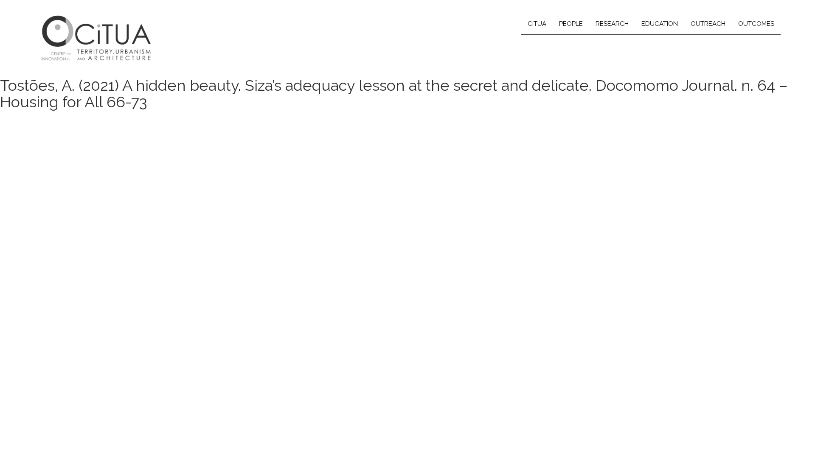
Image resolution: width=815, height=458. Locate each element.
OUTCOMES (756, 24)
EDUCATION (659, 24)
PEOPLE (571, 24)
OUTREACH (708, 24)
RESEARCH (612, 24)
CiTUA (537, 24)
